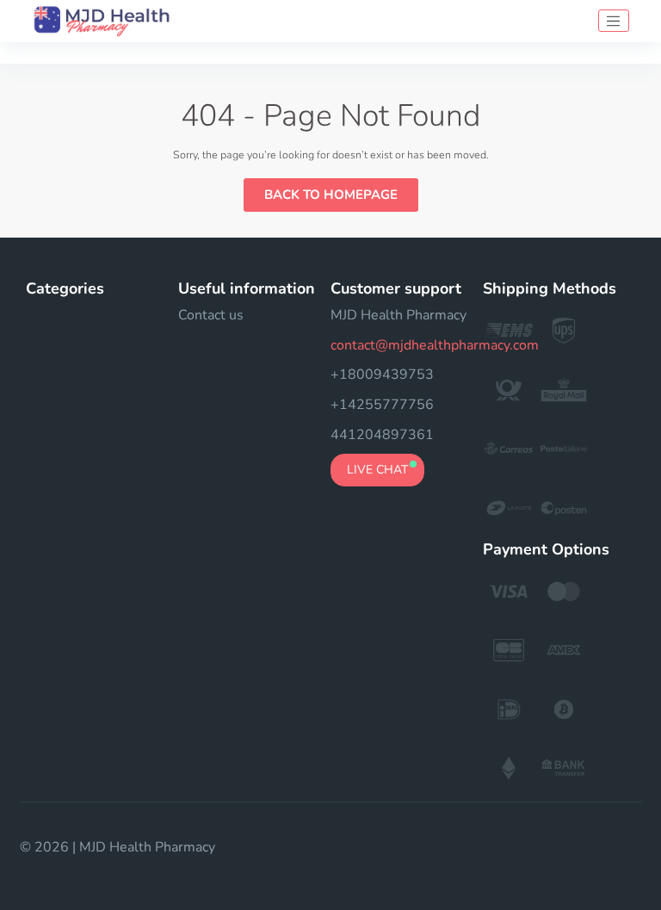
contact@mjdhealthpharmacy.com (434, 345)
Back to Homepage (331, 194)
